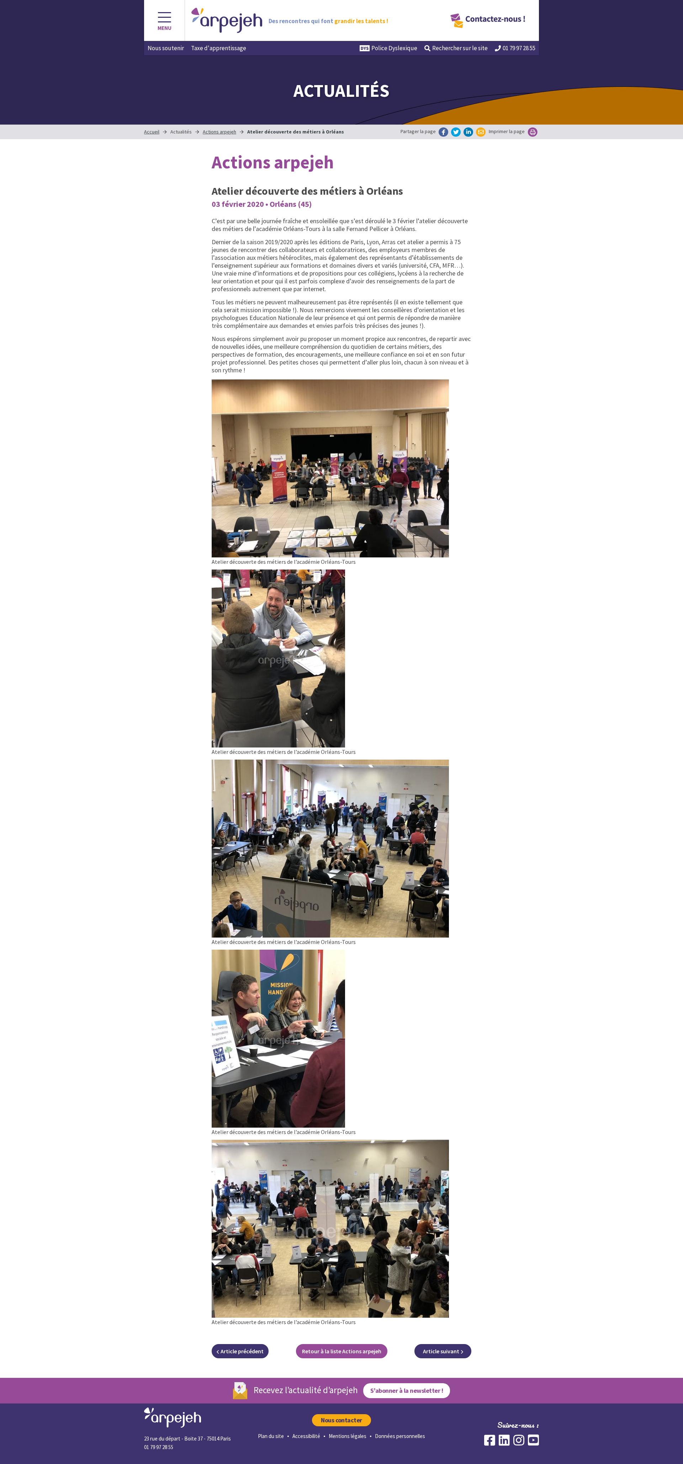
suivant (441, 1351)
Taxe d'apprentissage (218, 48)
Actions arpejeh (219, 131)
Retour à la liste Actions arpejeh (341, 1351)
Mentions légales (347, 1436)
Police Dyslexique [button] (394, 48)
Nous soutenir (166, 48)
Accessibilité (306, 1436)
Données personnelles (400, 1436)
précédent (242, 1351)
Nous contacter (341, 1420)
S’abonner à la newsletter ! (406, 1390)
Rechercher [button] (460, 48)
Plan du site (271, 1436)
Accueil (151, 131)
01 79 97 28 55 (519, 48)
